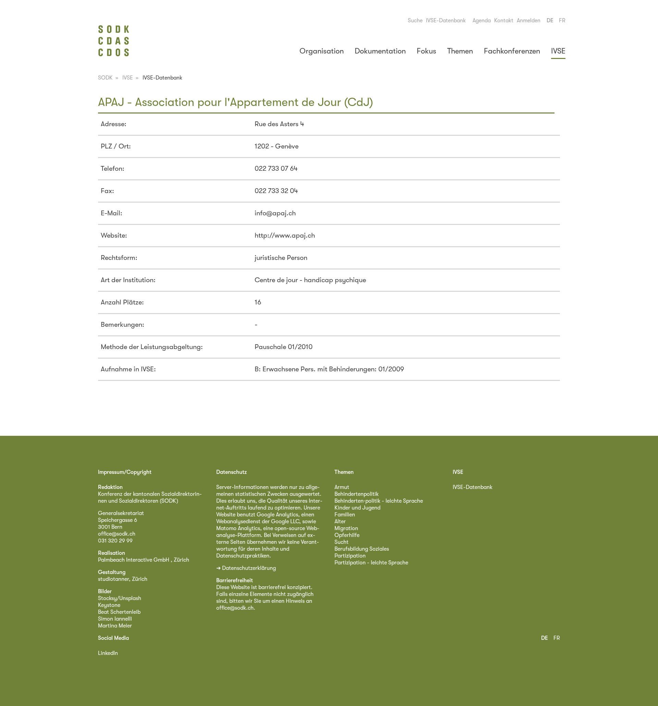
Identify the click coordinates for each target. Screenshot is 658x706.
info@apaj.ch (275, 213)
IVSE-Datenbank (446, 20)
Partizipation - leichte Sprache (371, 563)
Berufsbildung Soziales (361, 549)
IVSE (558, 51)
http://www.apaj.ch (285, 235)
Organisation (322, 51)
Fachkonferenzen (512, 51)
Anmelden (528, 20)
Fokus (426, 51)
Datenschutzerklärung (249, 568)
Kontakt (503, 20)
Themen (460, 51)
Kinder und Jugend (357, 508)
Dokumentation (380, 51)
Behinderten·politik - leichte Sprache (378, 501)
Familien (344, 515)
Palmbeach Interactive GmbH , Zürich (143, 560)
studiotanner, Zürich (122, 579)
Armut (341, 487)
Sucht (341, 542)
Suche (415, 20)
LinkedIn (108, 653)
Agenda (482, 20)
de (550, 20)
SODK (105, 78)
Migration (346, 528)
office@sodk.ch (116, 534)
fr (562, 20)
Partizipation (350, 556)
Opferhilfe (347, 535)
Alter (340, 521)
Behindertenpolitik (356, 494)
